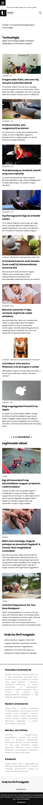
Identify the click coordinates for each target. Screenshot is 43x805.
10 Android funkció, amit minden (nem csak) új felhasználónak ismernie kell (21, 264)
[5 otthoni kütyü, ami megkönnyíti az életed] (21, 109)
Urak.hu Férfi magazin (15, 782)
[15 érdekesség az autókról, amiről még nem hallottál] (21, 155)
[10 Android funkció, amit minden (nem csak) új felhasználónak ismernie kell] (21, 245)
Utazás (4, 476)
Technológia (7, 27)
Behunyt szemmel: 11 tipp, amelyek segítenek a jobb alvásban (17, 313)
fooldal (5, 25)
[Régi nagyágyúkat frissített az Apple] (21, 391)
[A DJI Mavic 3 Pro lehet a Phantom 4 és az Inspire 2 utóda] (21, 348)
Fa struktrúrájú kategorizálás (22, 25)
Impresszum (21, 789)
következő (24, 437)
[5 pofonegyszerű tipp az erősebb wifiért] (21, 200)
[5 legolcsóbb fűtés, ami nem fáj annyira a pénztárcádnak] (21, 64)
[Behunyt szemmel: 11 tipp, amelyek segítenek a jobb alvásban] (21, 294)
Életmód (5, 537)
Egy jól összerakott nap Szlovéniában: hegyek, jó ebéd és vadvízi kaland (21, 483)
